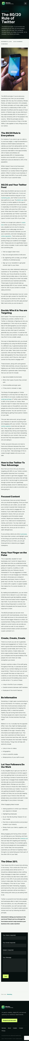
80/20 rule (20, 200)
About (9, 1028)
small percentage (6, 399)
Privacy (3, 1030)
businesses (23, 534)
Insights (15, 1028)
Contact (21, 1028)
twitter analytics (6, 426)
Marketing (9, 994)
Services (4, 1028)
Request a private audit (9, 1020)
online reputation (6, 236)
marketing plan (5, 198)
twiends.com (24, 838)
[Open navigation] (25, 3)
